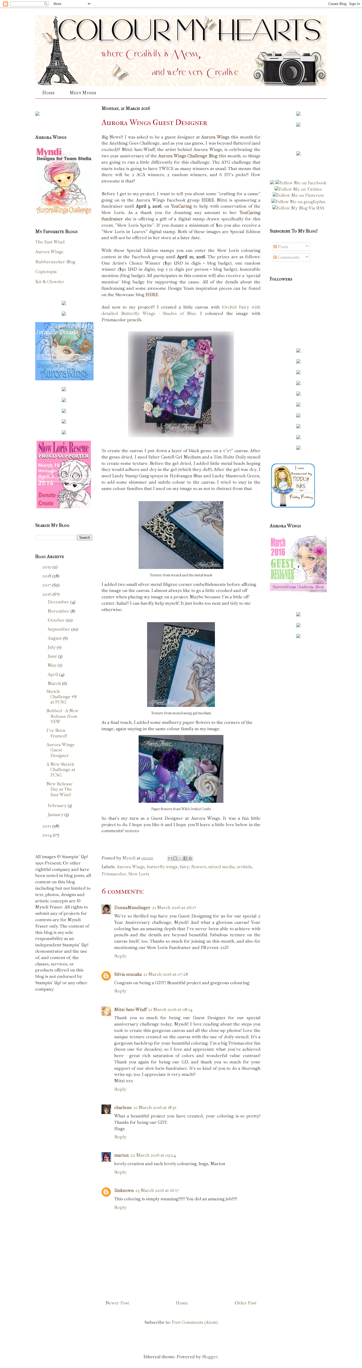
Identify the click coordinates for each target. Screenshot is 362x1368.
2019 (47, 566)
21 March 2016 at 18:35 (155, 1107)
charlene (123, 1107)
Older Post (246, 1302)
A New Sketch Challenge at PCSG (60, 769)
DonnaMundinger (132, 907)
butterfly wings (162, 866)
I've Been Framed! (56, 733)
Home (48, 93)
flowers (198, 866)
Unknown (124, 1190)
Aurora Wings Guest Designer (60, 750)
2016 (47, 594)
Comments (288, 257)
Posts (282, 246)
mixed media (221, 866)
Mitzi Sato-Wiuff (130, 1009)
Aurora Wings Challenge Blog (188, 155)
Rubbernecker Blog (55, 261)
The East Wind (50, 241)
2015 (47, 825)
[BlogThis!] (175, 858)
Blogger (210, 1356)
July (52, 647)
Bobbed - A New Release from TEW (62, 716)
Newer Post (117, 1302)
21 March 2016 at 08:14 (170, 1009)
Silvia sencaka (128, 974)
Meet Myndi (82, 93)
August (55, 638)
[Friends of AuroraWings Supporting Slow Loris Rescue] (64, 506)
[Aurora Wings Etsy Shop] (64, 378)
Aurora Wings (131, 866)
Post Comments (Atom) (195, 1322)
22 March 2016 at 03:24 (153, 1155)
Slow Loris (138, 873)
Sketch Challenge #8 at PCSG (61, 697)
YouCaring (181, 206)
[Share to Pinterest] (190, 858)
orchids (244, 866)
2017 (47, 584)
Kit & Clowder (49, 281)
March (55, 683)
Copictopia (46, 271)
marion (121, 1155)
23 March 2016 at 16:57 (157, 1190)
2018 (47, 575)
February (58, 805)
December (59, 601)
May (53, 665)
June (53, 656)
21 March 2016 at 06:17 (174, 907)
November (59, 611)
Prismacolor (113, 873)
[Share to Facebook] (185, 858)
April (53, 674)
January (56, 814)
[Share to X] (180, 858)
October (57, 620)
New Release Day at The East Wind (59, 789)
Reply (120, 956)
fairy (184, 866)
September (59, 629)
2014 (47, 834)
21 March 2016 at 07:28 (165, 974)
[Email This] (170, 858)
